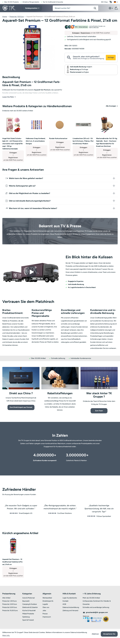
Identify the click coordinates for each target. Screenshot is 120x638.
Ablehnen (95, 634)
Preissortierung (8, 594)
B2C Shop (104, 2)
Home (4, 17)
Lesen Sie (8, 97)
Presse (45, 614)
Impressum (47, 617)
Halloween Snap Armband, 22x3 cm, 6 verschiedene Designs (35, 141)
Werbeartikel (47, 598)
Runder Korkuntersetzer (58, 138)
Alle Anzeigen (111, 106)
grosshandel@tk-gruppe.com (97, 612)
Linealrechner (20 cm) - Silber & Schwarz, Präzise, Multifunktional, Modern (83, 141)
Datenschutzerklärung (71, 607)
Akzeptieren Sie (109, 634)
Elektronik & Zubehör (30, 607)
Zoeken (95, 8)
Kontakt (65, 601)
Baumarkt (25, 601)
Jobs (44, 611)
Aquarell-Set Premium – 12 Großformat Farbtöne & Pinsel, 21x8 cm (12, 561)
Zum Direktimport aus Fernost (21, 407)
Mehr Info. (6, 635)
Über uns (46, 607)
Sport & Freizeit (28, 620)
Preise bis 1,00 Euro (16, 17)
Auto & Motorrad (28, 598)
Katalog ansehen (31, 8)
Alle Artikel (6, 598)
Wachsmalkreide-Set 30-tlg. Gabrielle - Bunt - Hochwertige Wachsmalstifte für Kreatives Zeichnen (106, 142)
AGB (64, 604)
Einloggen (76, 33)
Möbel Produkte (28, 614)
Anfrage (111, 57)
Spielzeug (26, 617)
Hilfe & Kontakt (69, 594)
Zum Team (99, 411)
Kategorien (27, 594)
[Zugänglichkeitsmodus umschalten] (110, 2)
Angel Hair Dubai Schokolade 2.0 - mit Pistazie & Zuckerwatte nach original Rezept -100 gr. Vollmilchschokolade (12, 143)
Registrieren (85, 33)
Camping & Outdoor (29, 604)
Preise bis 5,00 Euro (9, 607)
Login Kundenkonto (70, 598)
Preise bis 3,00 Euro (9, 604)
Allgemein (47, 594)
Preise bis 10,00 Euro (10, 611)
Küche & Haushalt (29, 611)
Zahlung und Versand (70, 611)
